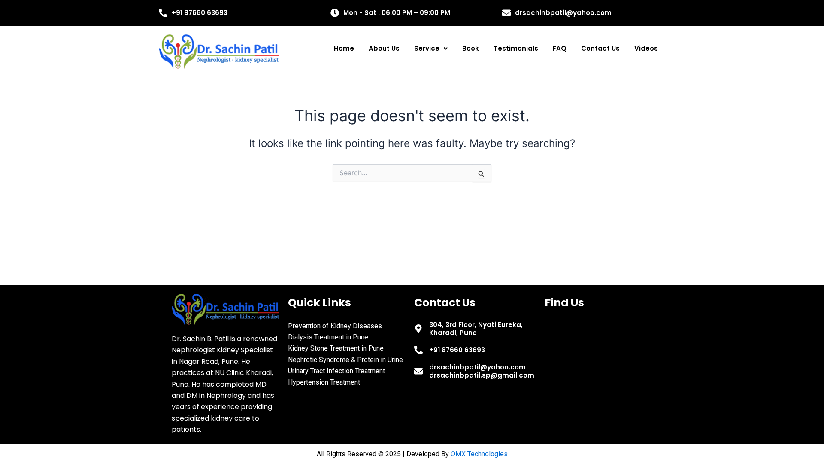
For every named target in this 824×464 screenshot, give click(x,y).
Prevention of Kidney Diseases (335, 326)
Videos (646, 48)
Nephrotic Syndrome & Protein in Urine (345, 360)
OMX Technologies (479, 454)
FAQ (559, 48)
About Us (384, 48)
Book (470, 48)
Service (426, 48)
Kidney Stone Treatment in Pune (336, 348)
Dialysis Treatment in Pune (328, 337)
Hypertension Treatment (324, 382)
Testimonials (516, 48)
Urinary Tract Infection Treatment (336, 371)
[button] (431, 48)
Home (344, 48)
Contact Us (600, 48)
